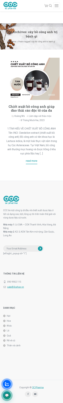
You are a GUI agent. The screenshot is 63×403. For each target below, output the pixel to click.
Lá (8, 330)
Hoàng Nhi (19, 116)
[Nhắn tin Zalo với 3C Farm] (6, 384)
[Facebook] (28, 394)
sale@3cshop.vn (15, 287)
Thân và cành (14, 345)
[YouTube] (35, 394)
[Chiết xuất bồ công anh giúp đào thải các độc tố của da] (31, 79)
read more (31, 160)
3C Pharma (38, 387)
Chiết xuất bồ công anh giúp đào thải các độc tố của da (32, 108)
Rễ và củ (11, 340)
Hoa (9, 321)
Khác (9, 325)
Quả (9, 335)
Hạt (8, 316)
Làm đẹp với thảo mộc (40, 116)
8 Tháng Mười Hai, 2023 (33, 120)
